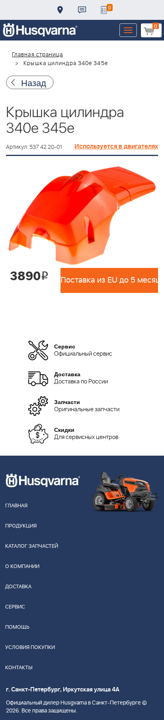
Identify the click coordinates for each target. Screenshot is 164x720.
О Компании (22, 566)
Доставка (60, 10)
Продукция (21, 526)
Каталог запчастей (31, 546)
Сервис (15, 607)
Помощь (17, 627)
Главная (16, 506)
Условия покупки (30, 647)
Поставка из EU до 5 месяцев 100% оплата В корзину (109, 280)
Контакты (82, 10)
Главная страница (37, 55)
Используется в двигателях (116, 146)
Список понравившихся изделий (104, 10)
